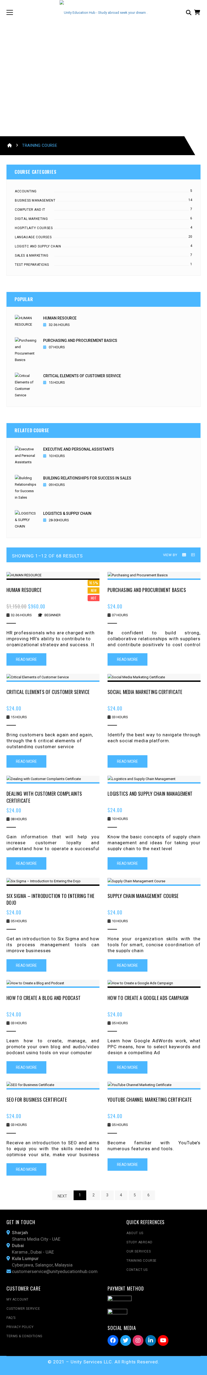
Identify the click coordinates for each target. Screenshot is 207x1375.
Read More (26, 659)
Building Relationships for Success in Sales (87, 478)
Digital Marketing (31, 219)
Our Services (138, 1251)
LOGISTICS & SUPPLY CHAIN (67, 513)
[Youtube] (163, 1340)
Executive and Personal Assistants (78, 449)
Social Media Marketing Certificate (145, 691)
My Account (17, 1299)
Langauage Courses (33, 237)
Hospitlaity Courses (34, 228)
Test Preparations (32, 265)
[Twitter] (125, 1340)
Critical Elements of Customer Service (82, 376)
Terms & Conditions (24, 1336)
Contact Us (137, 1270)
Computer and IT (30, 210)
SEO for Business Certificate (36, 1099)
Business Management (35, 200)
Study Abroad (139, 1242)
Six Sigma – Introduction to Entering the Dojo (50, 899)
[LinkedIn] (150, 1340)
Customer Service (23, 1309)
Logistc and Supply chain (38, 246)
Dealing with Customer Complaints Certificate (44, 797)
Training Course (141, 1260)
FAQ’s (11, 1318)
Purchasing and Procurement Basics (80, 340)
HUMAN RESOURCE (60, 318)
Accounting (26, 191)
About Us (134, 1233)
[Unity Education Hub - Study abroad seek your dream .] (103, 12)
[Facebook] (113, 1340)
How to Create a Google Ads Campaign (148, 997)
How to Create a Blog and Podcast (43, 997)
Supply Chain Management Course (143, 895)
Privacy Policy (19, 1327)
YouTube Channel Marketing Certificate (150, 1099)
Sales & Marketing (31, 255)
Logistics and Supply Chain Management (150, 793)
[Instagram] (138, 1340)
